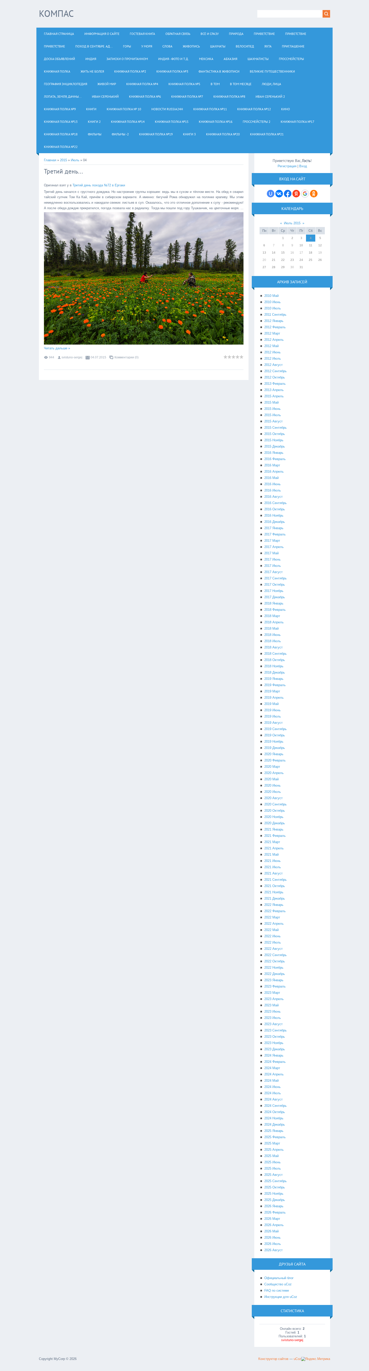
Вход (303, 166)
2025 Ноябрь (273, 1193)
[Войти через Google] (305, 194)
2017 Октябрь (274, 584)
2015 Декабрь (274, 446)
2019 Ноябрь (273, 741)
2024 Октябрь (274, 1112)
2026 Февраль (275, 1212)
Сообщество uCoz (278, 1284)
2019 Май (271, 704)
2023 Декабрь (274, 1049)
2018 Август (273, 647)
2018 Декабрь (274, 672)
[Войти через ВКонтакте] (279, 193)
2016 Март (272, 465)
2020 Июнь (272, 785)
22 (283, 260)
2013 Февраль (275, 384)
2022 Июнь (272, 936)
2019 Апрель (274, 697)
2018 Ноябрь (273, 666)
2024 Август (273, 1099)
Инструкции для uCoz (280, 1297)
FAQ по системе (276, 1290)
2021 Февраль (275, 836)
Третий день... (63, 171)
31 (301, 267)
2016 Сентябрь (275, 503)
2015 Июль (272, 415)
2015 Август (273, 421)
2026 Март (272, 1219)
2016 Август (273, 497)
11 (310, 245)
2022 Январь (273, 905)
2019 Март (272, 691)
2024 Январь (273, 1055)
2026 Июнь (272, 1237)
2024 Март (272, 1068)
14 (273, 252)
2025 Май (271, 1156)
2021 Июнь (272, 861)
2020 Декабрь (274, 823)
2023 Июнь (272, 1011)
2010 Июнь (272, 302)
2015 (63, 160)
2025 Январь (273, 1131)
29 (283, 267)
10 (301, 245)
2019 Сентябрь (275, 729)
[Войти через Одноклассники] (314, 193)
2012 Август (273, 365)
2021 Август (273, 873)
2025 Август (273, 1175)
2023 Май (271, 1005)
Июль (75, 160)
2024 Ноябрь (273, 1118)
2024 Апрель (274, 1074)
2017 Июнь (272, 559)
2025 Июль (272, 1168)
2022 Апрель (274, 923)
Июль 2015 (292, 223)
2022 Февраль (275, 911)
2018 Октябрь (274, 660)
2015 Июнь (272, 409)
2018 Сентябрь (275, 653)
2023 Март (272, 993)
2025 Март (272, 1143)
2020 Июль (272, 792)
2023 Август (273, 1024)
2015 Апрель (274, 396)
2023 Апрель (274, 999)
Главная (50, 160)
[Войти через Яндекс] (296, 193)
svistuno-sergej (72, 357)
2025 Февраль (275, 1137)
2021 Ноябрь (273, 892)
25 (310, 260)
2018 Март (272, 616)
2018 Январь (273, 603)
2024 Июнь (272, 1087)
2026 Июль (272, 1244)
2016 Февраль (275, 459)
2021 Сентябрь (275, 880)
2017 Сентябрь (275, 578)
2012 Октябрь (274, 377)
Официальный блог (279, 1278)
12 (320, 245)
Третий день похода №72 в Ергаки (99, 185)
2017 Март (272, 540)
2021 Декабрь (274, 898)
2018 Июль (272, 641)
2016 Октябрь (274, 509)
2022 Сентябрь (275, 955)
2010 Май (271, 296)
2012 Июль (272, 358)
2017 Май (271, 553)
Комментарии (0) (126, 357)
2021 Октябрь (274, 886)
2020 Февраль (275, 760)
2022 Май (271, 930)
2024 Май (271, 1080)
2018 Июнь (272, 635)
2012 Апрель (274, 340)
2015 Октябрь (274, 434)
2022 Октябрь (274, 961)
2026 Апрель (274, 1225)
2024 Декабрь (274, 1124)
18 (310, 252)
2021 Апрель (274, 848)
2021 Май (271, 854)
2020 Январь (273, 754)
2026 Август (273, 1250)
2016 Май (271, 478)
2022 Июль (272, 942)
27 (264, 267)
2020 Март (272, 767)
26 (320, 260)
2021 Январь (273, 829)
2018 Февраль (275, 610)
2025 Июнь (272, 1162)
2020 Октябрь (274, 810)
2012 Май (271, 346)
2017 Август (273, 572)
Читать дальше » (57, 348)
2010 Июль (272, 308)
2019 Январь (273, 679)
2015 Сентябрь (275, 427)
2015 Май (271, 402)
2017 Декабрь (274, 597)
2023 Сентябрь (275, 1030)
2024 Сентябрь (275, 1106)
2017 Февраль (275, 534)
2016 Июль (272, 490)
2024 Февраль (275, 1062)
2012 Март (272, 333)
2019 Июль (272, 716)
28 (273, 267)
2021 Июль (272, 867)
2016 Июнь (272, 484)
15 (283, 252)
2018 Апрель (274, 622)
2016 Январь (273, 453)
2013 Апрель (274, 390)
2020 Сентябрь (275, 804)
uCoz (297, 1359)
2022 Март (272, 917)
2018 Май (271, 628)
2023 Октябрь (274, 1036)
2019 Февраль (275, 685)
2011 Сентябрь (275, 314)
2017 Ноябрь (273, 591)
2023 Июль (272, 1018)
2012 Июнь (272, 352)
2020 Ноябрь (273, 817)
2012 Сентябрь (275, 371)
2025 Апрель (274, 1149)
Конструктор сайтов (273, 1359)
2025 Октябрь (274, 1187)
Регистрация (287, 166)
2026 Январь (273, 1206)
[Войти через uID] (270, 193)
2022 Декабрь (274, 974)
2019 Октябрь (274, 735)
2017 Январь (273, 528)
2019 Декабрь (274, 748)
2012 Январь (273, 321)
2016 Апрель (274, 471)
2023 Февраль (275, 986)
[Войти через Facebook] (287, 193)
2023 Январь (273, 980)
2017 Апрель (274, 547)
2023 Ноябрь (273, 1043)
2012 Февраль (275, 327)
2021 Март (272, 842)
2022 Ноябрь (273, 967)
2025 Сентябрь (275, 1181)
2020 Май (271, 779)
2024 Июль (272, 1093)
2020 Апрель (274, 773)
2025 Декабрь (274, 1200)
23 (292, 260)
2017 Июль (272, 566)
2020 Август (273, 798)
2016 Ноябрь (273, 515)
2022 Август (273, 949)
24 (301, 260)
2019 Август (273, 723)
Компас (56, 13)
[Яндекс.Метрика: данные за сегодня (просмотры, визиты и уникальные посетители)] (315, 1359)
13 (264, 252)
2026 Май (271, 1231)
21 (273, 260)
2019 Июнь (272, 710)
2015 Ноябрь (273, 440)
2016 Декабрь (274, 522)
